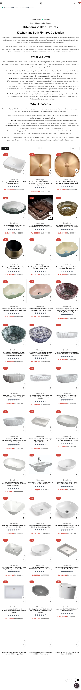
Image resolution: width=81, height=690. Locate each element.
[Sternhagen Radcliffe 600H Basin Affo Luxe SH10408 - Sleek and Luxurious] (67, 421)
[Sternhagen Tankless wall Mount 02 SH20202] (67, 676)
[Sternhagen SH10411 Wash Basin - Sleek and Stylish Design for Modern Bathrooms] (13, 549)
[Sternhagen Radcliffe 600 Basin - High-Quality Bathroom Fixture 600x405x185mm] (40, 421)
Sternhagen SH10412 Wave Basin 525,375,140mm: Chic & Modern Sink (67, 482)
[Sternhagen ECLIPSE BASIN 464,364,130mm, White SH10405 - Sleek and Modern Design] (13, 421)
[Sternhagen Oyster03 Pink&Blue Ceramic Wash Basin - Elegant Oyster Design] (40, 291)
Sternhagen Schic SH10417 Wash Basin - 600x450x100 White (67, 568)
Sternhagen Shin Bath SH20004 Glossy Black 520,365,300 (67, 653)
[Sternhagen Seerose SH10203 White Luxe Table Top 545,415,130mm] (40, 249)
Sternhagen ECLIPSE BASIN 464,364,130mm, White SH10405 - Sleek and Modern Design (14, 440)
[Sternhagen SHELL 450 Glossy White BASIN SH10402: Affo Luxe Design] (13, 377)
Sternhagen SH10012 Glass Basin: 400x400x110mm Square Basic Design (40, 225)
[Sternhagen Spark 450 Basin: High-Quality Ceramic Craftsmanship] (67, 377)
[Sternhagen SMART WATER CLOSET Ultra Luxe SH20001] (67, 591)
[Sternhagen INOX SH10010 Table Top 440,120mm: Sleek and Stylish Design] (67, 164)
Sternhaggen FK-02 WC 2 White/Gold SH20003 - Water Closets (40, 653)
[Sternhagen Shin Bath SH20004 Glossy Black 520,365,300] (67, 635)
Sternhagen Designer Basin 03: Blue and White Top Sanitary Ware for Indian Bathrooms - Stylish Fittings (40, 353)
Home (31, 23)
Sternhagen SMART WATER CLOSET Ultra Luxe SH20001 (67, 609)
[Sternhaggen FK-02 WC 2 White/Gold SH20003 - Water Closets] (40, 635)
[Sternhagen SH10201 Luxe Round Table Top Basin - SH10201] (13, 249)
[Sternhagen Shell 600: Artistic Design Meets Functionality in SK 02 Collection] (67, 334)
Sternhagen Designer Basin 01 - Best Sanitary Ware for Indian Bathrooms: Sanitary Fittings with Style (67, 310)
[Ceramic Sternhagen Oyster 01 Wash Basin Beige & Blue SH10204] (67, 249)
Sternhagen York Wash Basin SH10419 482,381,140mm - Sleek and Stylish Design (40, 610)
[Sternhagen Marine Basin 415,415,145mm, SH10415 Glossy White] (67, 508)
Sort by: (74, 148)
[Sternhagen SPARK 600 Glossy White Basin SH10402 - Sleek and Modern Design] (40, 377)
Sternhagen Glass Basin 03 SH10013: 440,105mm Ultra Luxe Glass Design (67, 225)
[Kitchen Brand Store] (40, 3)
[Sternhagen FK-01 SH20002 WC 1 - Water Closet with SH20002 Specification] (13, 635)
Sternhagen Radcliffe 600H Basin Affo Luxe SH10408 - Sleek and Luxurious (67, 439)
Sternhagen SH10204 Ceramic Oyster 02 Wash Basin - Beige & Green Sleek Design (14, 309)
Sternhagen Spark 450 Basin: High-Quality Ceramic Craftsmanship (67, 396)
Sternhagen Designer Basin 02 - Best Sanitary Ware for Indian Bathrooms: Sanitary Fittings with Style (14, 353)
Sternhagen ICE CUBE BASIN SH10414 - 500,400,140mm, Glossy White (40, 526)
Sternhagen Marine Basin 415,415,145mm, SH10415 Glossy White (67, 526)
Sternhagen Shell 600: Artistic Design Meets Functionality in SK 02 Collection (67, 352)
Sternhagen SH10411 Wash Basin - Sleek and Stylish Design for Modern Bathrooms (13, 568)
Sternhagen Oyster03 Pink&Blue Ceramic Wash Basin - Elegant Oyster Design (40, 309)
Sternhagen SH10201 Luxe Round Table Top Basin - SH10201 (14, 267)
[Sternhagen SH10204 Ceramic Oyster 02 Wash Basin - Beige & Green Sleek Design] (13, 291)
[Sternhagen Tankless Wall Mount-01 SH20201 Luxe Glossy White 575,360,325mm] (13, 676)
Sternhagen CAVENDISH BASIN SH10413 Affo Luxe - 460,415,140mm (14, 526)
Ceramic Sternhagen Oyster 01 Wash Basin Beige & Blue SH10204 (67, 267)
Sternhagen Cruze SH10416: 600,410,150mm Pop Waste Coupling (40, 568)
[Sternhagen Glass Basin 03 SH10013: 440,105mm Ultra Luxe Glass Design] (67, 207)
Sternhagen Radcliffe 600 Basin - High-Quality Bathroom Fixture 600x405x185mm (40, 440)
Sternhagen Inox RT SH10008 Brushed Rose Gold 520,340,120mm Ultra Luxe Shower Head (40, 183)
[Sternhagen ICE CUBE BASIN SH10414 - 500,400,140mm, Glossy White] (40, 508)
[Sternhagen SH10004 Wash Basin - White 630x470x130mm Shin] (13, 164)
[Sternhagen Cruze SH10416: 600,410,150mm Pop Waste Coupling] (40, 549)
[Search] (74, 3)
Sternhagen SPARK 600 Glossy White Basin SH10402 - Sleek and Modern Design (40, 397)
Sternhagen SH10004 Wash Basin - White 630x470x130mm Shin (14, 182)
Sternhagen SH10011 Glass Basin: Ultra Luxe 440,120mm (14, 225)
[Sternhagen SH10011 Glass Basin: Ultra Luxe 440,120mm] (13, 207)
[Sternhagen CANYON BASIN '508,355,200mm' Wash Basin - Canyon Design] (13, 591)
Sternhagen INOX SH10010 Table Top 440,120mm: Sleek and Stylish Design (67, 182)
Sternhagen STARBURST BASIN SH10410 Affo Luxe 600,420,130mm (40, 482)
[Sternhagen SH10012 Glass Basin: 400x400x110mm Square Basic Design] (40, 207)
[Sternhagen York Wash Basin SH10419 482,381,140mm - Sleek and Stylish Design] (40, 591)
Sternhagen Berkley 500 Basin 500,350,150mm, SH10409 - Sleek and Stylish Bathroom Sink (14, 483)
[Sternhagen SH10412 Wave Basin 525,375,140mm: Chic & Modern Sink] (67, 464)
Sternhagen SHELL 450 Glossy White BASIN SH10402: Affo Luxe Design (14, 396)
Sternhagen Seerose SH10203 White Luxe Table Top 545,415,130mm (40, 267)
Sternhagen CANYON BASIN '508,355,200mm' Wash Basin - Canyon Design (14, 610)
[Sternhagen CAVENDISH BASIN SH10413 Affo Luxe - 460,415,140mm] (13, 508)
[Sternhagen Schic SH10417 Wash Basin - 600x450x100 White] (67, 549)
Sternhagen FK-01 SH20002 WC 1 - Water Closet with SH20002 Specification (13, 653)
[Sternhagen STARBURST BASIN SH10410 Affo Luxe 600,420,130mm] (40, 464)
